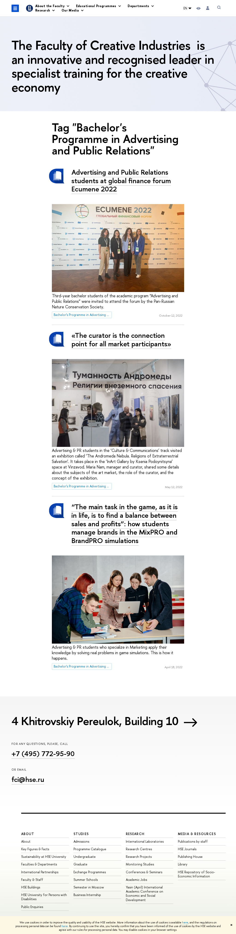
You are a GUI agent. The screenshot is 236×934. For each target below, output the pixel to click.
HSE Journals (187, 849)
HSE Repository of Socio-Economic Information (196, 874)
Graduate (80, 864)
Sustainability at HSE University (43, 856)
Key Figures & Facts (35, 849)
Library (182, 864)
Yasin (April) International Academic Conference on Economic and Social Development (144, 893)
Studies (81, 834)
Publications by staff (193, 841)
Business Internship (87, 895)
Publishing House (190, 856)
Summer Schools (86, 879)
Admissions (81, 841)
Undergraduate (85, 856)
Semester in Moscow (89, 887)
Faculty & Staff (32, 879)
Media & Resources (197, 834)
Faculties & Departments (39, 864)
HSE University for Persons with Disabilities (44, 897)
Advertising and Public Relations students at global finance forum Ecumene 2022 (121, 180)
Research (135, 834)
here (185, 922)
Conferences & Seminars (144, 872)
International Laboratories (145, 841)
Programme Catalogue (90, 849)
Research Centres (139, 849)
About (27, 834)
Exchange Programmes (90, 872)
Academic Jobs (136, 879)
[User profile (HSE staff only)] (207, 8)
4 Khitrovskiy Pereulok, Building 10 (95, 721)
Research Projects (139, 856)
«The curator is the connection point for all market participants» (121, 339)
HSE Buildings (30, 887)
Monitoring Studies (140, 864)
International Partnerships (39, 872)
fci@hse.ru (28, 779)
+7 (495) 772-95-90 (43, 753)
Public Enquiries (32, 907)
